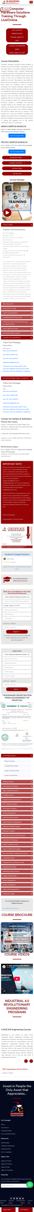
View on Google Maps (17, 136)
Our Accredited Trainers (8, 1134)
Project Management (9, 880)
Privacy (18, 1201)
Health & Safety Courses (10, 818)
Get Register (24, 1210)
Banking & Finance (8, 782)
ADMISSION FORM (16, 158)
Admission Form (6, 1149)
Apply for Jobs (5, 1167)
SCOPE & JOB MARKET (10, 313)
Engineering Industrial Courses (12, 800)
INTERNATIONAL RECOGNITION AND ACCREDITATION (15, 323)
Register (16, 632)
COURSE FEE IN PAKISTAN (11, 338)
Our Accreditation (6, 1152)
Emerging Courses (8, 795)
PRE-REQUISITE (8, 304)
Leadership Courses (9, 858)
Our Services (5, 1128)
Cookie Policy (23, 1202)
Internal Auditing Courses (10, 844)
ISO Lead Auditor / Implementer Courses (15, 853)
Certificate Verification (8, 1146)
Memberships (5, 1143)
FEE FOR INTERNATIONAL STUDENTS (16, 378)
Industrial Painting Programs (11, 826)
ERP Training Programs (10, 804)
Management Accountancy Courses (13, 862)
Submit (16, 689)
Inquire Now (7, 1210)
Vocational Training (8, 894)
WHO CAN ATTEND (9, 308)
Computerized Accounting (11, 766)
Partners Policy (11, 1202)
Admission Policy (3, 1202)
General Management (9, 813)
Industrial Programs (9, 831)
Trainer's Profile (8, 225)
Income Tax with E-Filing (11, 775)
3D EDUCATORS (28, 1205)
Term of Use (30, 1202)
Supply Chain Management (11, 889)
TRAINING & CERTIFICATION (12, 317)
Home (3, 1125)
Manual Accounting (9, 761)
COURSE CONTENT (16, 163)
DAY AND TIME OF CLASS (11, 333)
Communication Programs (10, 786)
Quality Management (9, 885)
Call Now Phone (17, 168)
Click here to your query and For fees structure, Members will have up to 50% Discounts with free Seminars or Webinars (16, 368)
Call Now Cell (17, 174)
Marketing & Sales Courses (11, 871)
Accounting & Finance (9, 756)
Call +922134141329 (10, 351)
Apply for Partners (6, 1164)
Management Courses (9, 867)
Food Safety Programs (10, 809)
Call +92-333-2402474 (10, 359)
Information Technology (10, 840)
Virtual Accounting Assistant (12, 771)
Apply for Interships (7, 1170)
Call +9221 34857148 (10, 355)
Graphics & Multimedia (9, 876)
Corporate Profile (6, 1131)
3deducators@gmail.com (11, 362)
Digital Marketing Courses (11, 791)
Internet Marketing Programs (12, 849)
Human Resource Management (12, 822)
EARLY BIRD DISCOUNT (10, 329)
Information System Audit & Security (14, 835)
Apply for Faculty (6, 1161)
